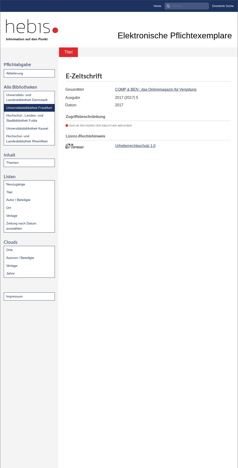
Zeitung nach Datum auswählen (21, 225)
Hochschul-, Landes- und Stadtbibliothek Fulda (24, 118)
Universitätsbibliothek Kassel (27, 128)
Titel (9, 192)
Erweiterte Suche (223, 6)
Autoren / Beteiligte (20, 258)
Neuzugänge (15, 184)
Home (157, 6)
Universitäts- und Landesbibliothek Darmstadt (26, 97)
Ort (8, 208)
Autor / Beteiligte (18, 200)
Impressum (14, 296)
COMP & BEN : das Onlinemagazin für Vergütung (155, 89)
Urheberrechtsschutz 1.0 (135, 146)
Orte (9, 250)
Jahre (10, 273)
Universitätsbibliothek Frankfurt (29, 108)
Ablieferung (14, 73)
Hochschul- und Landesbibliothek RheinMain (27, 138)
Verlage (11, 215)
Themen (12, 162)
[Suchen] (168, 6)
